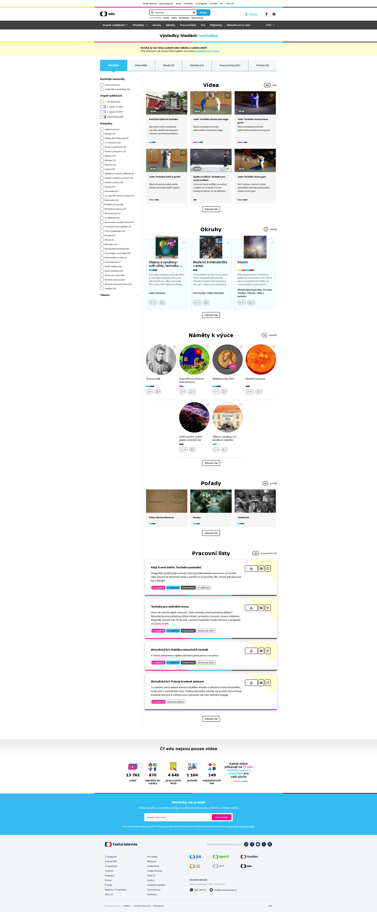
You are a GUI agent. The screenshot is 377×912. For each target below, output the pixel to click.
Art (221, 3)
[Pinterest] (274, 14)
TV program (201, 3)
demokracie (184, 17)
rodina (174, 17)
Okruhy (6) (168, 65)
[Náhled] (261, 568)
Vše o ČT (230, 3)
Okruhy (156, 25)
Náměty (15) (197, 65)
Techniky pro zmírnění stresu (170, 606)
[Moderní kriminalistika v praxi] (210, 274)
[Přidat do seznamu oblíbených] (183, 95)
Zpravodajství (166, 3)
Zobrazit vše (211, 209)
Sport (178, 3)
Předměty (138, 25)
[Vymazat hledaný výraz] (194, 12)
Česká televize (149, 3)
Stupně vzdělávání (114, 25)
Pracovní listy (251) (230, 65)
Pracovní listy (188, 25)
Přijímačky (216, 25)
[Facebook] (266, 14)
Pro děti (213, 3)
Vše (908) (113, 65)
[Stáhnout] (251, 568)
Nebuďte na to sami (207, 51)
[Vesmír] (255, 274)
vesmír (166, 17)
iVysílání (188, 3)
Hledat (203, 12)
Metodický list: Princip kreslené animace (177, 681)
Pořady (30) (262, 65)
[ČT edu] (107, 15)
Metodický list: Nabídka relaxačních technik (179, 649)
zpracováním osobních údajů (240, 826)
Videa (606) (141, 65)
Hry (203, 25)
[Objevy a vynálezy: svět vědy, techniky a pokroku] (166, 274)
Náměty (170, 25)
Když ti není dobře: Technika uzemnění (176, 567)
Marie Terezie (197, 17)
